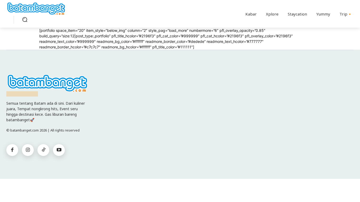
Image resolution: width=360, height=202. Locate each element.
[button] (25, 19)
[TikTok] (43, 150)
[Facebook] (12, 150)
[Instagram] (28, 150)
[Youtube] (59, 150)
